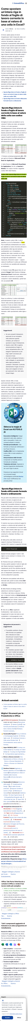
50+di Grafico (9, 813)
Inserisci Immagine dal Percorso (15, 824)
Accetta (7, 1017)
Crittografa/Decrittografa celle (13, 797)
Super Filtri (21, 799)
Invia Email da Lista (9, 799)
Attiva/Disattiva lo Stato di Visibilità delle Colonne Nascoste (14, 775)
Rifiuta (19, 1017)
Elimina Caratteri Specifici (14, 811)
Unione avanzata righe (14, 834)
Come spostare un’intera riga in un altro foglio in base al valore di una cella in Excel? (15, 706)
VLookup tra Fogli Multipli (17, 752)
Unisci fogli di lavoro (16, 795)
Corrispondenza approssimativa (14, 754)
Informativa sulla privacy (16, 1013)
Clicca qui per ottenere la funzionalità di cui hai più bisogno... (13, 861)
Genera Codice (16, 724)
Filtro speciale (8, 801)
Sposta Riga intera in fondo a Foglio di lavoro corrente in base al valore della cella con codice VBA (15, 94)
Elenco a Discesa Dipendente (12, 761)
